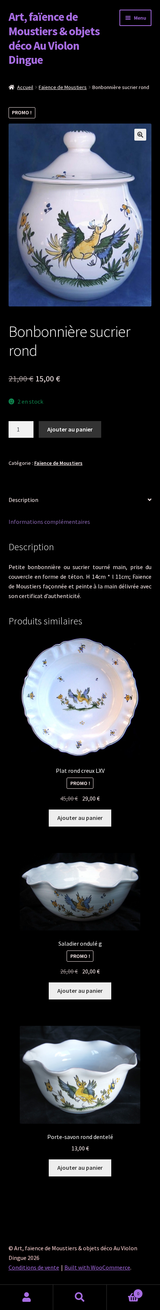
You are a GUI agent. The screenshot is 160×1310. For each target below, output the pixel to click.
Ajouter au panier (70, 429)
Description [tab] (23, 499)
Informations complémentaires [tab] (49, 521)
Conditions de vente (34, 1267)
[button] (140, 135)
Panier (123, 1291)
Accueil (25, 87)
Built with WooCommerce (97, 1267)
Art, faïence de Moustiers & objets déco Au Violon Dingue (54, 38)
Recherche (79, 1297)
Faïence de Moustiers (63, 87)
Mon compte (26, 1297)
